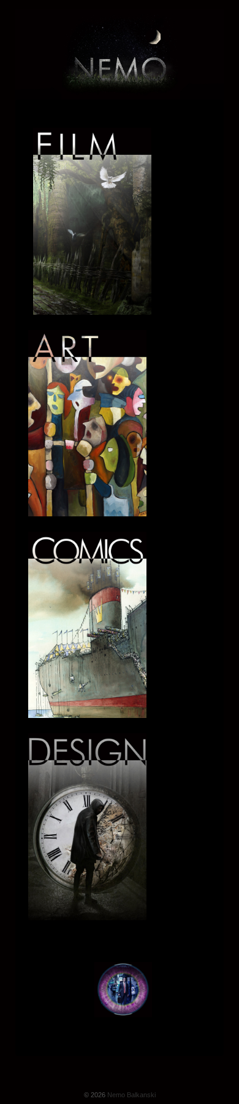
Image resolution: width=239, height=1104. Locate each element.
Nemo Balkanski (130, 1094)
